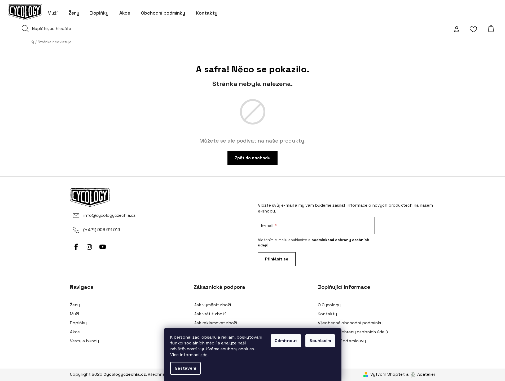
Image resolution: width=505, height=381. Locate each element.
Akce (75, 332)
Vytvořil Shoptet (387, 374)
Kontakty (327, 314)
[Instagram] (89, 247)
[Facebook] (76, 247)
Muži (74, 314)
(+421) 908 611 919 (101, 229)
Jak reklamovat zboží (215, 323)
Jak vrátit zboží (210, 314)
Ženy (75, 305)
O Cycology (329, 305)
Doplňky (78, 323)
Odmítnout (286, 340)
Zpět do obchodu (252, 158)
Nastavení (185, 368)
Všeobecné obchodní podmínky (350, 323)
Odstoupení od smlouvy (342, 341)
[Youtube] (102, 247)
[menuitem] (52, 13)
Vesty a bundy (84, 341)
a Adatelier (420, 374)
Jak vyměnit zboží (212, 305)
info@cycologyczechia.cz (109, 215)
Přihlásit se (276, 259)
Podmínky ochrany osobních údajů (353, 332)
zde (204, 354)
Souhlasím (320, 340)
